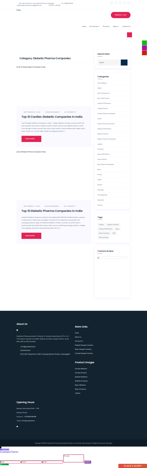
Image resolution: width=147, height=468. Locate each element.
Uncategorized (102, 195)
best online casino (103, 98)
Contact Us (126, 26)
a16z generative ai (104, 93)
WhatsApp (5, 464)
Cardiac (101, 225)
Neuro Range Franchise (83, 349)
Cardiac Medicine (81, 369)
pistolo (100, 174)
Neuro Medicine (80, 385)
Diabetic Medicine (81, 377)
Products (106, 26)
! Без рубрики (102, 83)
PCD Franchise (103, 237)
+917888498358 (30, 417)
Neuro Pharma (102, 159)
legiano (100, 144)
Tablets (77, 393)
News (99, 169)
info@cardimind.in (28, 347)
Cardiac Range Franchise (84, 353)
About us (78, 337)
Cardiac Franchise (113, 225)
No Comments (70, 112)
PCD (114, 233)
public (99, 179)
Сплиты (100, 205)
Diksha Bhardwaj (52, 112)
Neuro (117, 229)
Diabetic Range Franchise (84, 345)
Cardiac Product (81, 373)
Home (84, 26)
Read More (30, 139)
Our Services (93, 26)
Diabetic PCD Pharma (104, 129)
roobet (100, 185)
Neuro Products (80, 389)
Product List (120, 15)
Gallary (115, 26)
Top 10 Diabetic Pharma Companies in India (52, 211)
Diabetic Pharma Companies (107, 139)
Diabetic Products (81, 381)
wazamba (101, 200)
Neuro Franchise (104, 233)
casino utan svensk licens (106, 124)
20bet (100, 88)
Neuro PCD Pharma (104, 154)
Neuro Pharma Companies (106, 164)
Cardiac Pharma (103, 108)
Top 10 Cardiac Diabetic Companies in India (52, 117)
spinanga (101, 190)
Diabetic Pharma (103, 134)
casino (100, 118)
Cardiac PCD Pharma (104, 103)
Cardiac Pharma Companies (106, 113)
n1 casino (101, 149)
